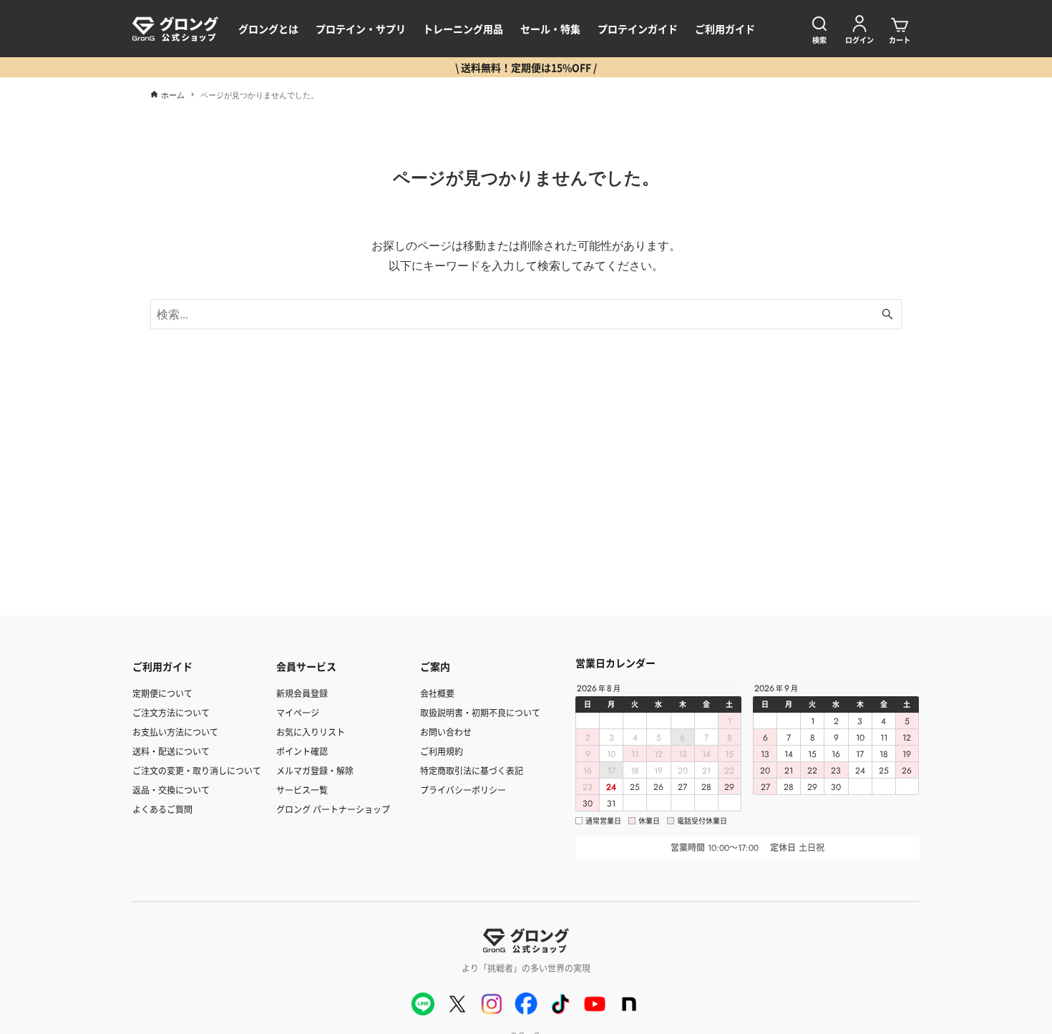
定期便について (162, 693)
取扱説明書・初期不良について (480, 712)
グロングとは (268, 28)
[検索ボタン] (887, 314)
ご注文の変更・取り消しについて (196, 770)
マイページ (297, 712)
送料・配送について (171, 751)
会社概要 (437, 693)
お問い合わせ (446, 732)
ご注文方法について (171, 712)
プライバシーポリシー (463, 790)
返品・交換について (171, 790)
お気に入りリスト (310, 732)
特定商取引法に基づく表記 (471, 770)
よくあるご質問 (162, 809)
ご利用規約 (441, 751)
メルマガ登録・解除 (315, 770)
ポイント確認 (302, 751)
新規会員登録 (302, 693)
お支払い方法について (175, 732)
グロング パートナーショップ (333, 809)
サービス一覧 (302, 790)
